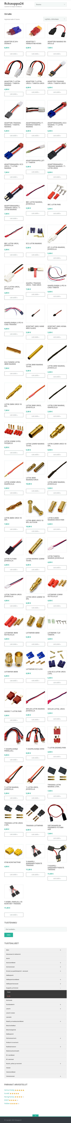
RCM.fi (6, 1100)
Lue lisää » (14, 54)
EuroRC (6, 1093)
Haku (9, 935)
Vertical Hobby (9, 1090)
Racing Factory (9, 1097)
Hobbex (7, 1103)
